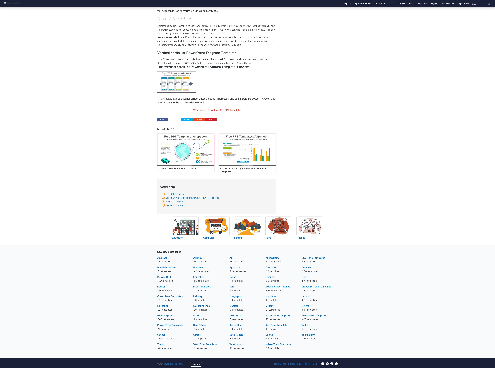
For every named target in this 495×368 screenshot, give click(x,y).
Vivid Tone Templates (205, 346)
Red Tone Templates (277, 327)
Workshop (236, 346)
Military (273, 307)
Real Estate (200, 327)
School (165, 336)
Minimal (309, 307)
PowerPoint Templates (314, 317)
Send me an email (175, 201)
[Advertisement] (314, 25)
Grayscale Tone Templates (316, 288)
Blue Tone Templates (313, 259)
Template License (311, 363)
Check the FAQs (175, 194)
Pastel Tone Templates (278, 317)
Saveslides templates (173, 363)
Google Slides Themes (278, 288)
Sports (273, 336)
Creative (310, 269)
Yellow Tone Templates (278, 346)
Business (201, 269)
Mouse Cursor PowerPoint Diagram (178, 168)
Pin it (211, 119)
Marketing (164, 307)
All (237, 259)
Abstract (164, 259)
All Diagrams (274, 259)
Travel (164, 346)
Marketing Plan (201, 307)
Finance (273, 279)
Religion (309, 327)
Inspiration (272, 298)
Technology (308, 336)
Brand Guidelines (166, 269)
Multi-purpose (165, 317)
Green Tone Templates (170, 298)
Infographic (237, 298)
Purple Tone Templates (170, 327)
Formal (164, 288)
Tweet (188, 119)
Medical (237, 307)
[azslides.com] (13, 2)
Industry (200, 298)
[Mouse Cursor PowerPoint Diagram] (185, 150)
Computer (273, 269)
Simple (200, 336)
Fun (236, 288)
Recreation (237, 327)
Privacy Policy (294, 363)
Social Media (236, 336)
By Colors (237, 269)
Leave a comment (175, 205)
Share (163, 119)
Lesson (309, 298)
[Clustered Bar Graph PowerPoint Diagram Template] (247, 150)
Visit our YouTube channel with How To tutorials (192, 197)
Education (201, 279)
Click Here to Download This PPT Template (216, 110)
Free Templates (202, 288)
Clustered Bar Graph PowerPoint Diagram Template (243, 170)
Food (309, 279)
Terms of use (280, 363)
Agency (200, 259)
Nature (201, 317)
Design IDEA (165, 279)
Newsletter (236, 317)
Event (237, 279)
